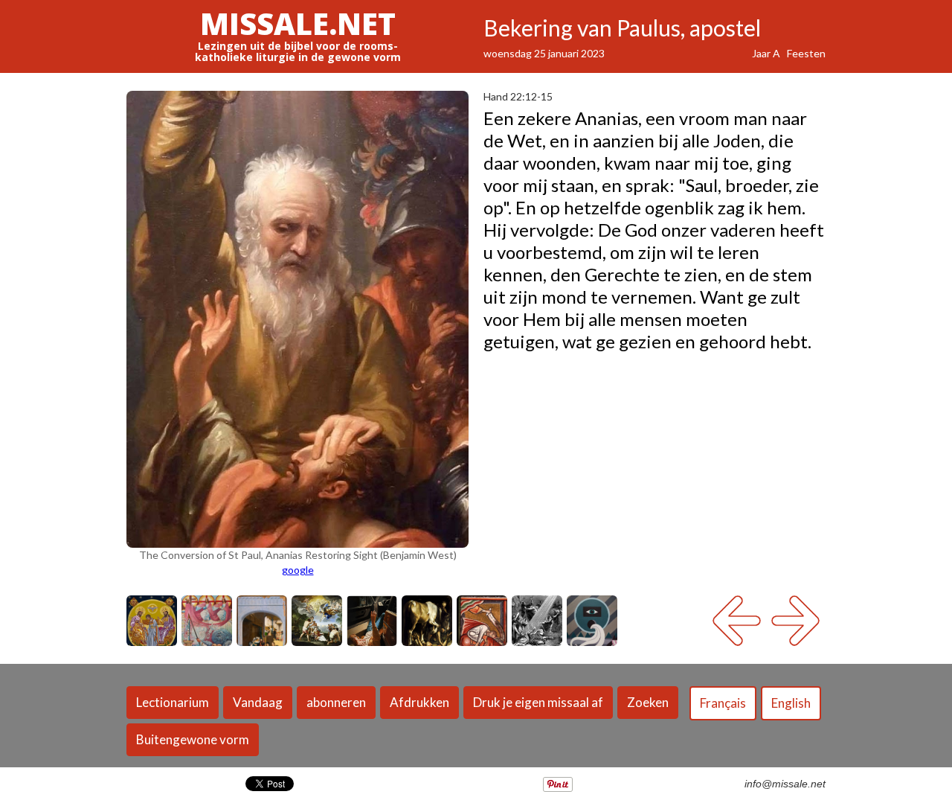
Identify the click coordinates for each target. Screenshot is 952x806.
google (298, 569)
